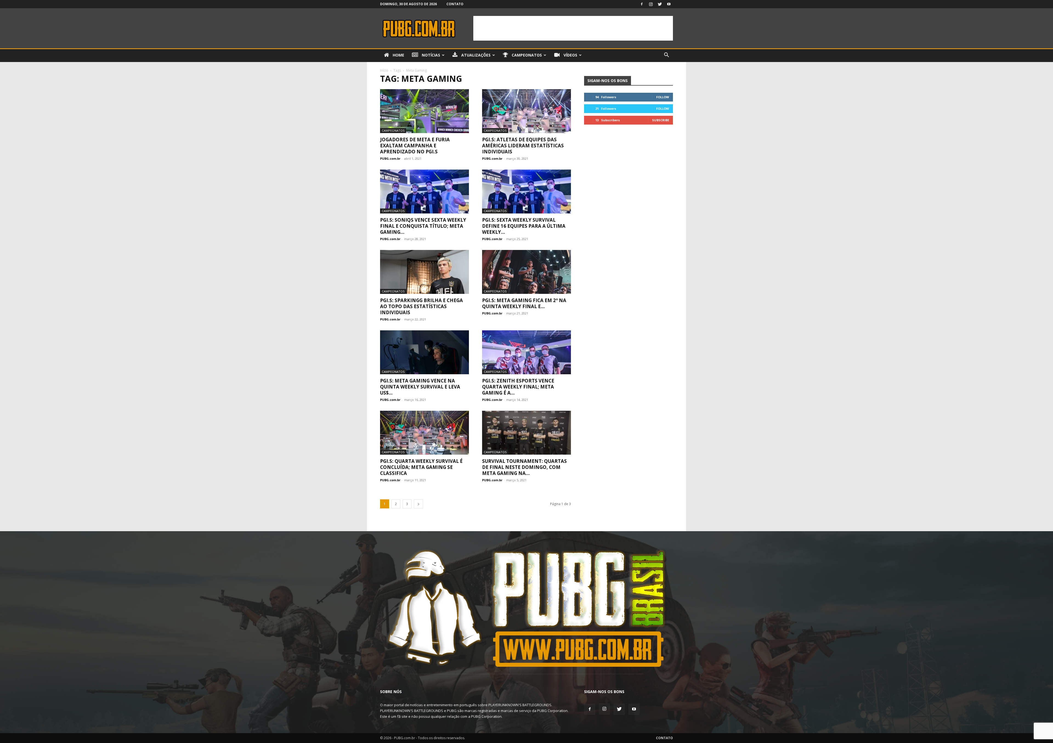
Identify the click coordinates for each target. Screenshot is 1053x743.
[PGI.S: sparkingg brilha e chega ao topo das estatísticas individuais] (424, 272)
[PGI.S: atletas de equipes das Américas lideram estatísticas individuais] (526, 111)
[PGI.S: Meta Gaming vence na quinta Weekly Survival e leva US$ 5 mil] (424, 352)
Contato (454, 4)
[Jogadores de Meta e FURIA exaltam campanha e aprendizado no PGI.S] (424, 111)
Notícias (430, 55)
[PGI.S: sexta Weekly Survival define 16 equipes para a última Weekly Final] (526, 191)
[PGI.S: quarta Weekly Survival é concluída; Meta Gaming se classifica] (424, 433)
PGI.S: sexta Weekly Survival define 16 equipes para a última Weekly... (523, 226)
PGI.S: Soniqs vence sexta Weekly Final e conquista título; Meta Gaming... (423, 226)
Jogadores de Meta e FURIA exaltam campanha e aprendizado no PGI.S (415, 145)
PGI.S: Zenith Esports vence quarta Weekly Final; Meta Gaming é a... (518, 387)
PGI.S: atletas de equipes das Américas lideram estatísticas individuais (523, 145)
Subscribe (660, 120)
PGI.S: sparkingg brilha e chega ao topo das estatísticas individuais (421, 306)
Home (398, 55)
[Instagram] (651, 4)
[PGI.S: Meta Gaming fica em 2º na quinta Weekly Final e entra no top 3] (526, 272)
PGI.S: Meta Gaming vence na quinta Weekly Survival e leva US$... (420, 387)
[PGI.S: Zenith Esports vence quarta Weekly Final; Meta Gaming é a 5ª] (526, 352)
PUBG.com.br (390, 158)
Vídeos (569, 55)
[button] (666, 55)
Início (384, 70)
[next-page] (418, 503)
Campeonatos (526, 55)
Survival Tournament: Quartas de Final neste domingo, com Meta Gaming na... (524, 467)
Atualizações (475, 55)
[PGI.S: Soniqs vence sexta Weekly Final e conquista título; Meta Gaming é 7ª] (424, 191)
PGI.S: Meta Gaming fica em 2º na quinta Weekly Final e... (524, 303)
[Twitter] (660, 4)
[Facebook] (642, 4)
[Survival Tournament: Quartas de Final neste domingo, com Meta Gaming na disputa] (526, 433)
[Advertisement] (573, 28)
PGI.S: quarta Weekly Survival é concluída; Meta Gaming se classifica (421, 467)
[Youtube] (669, 4)
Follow (662, 97)
